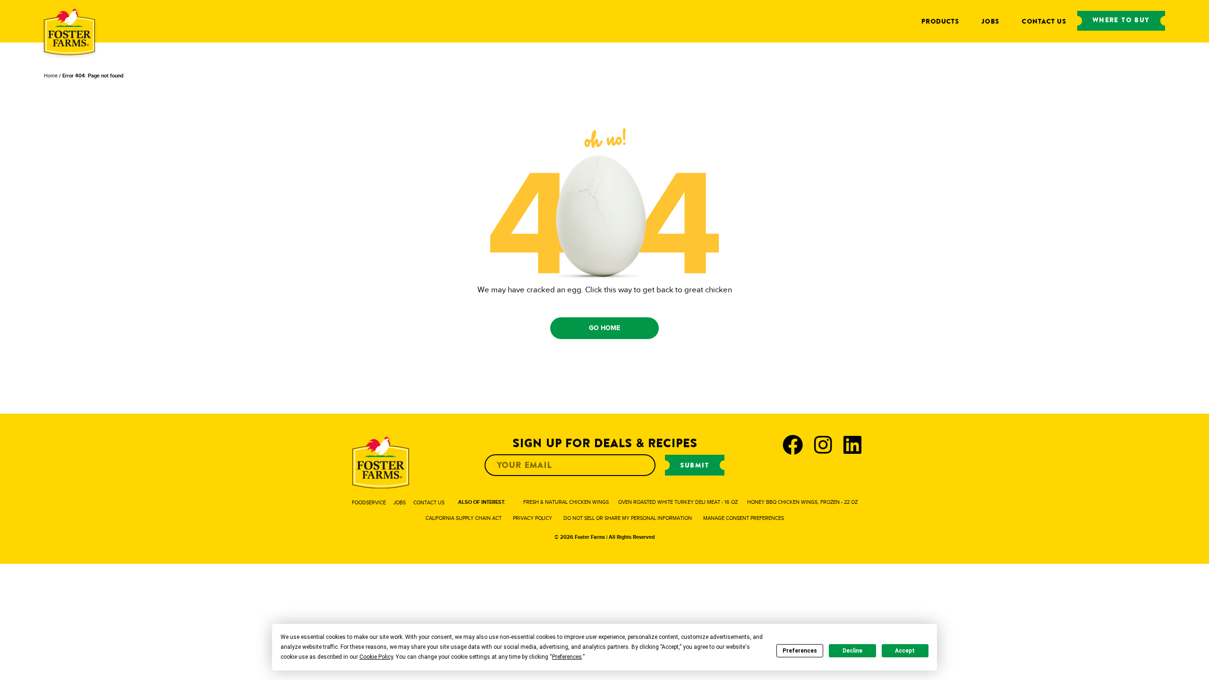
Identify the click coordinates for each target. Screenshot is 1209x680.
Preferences (800, 650)
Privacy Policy (532, 518)
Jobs (990, 21)
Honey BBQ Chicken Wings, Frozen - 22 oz (802, 502)
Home (51, 75)
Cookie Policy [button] (376, 657)
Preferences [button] (567, 657)
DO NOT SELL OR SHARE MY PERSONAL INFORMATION (627, 518)
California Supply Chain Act (464, 518)
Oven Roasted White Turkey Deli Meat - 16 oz (678, 502)
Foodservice (369, 502)
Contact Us (1044, 21)
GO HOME (605, 328)
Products (940, 21)
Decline (852, 650)
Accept (905, 650)
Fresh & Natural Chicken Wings (566, 502)
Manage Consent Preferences (743, 518)
